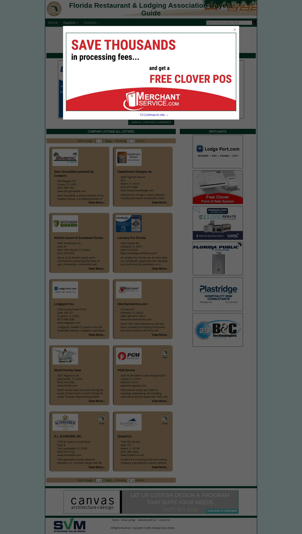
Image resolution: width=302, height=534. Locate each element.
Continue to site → (154, 115)
